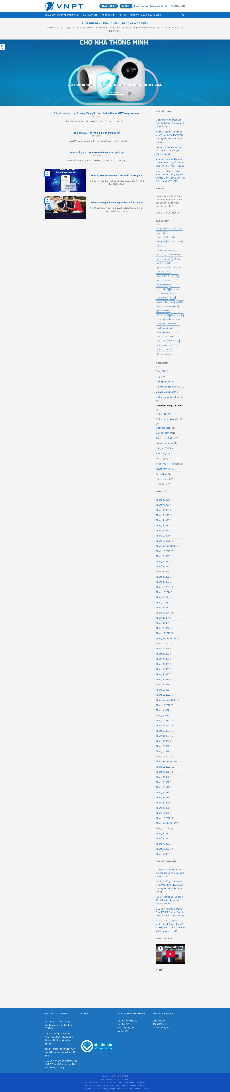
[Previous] (8, 72)
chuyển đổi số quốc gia (166, 237)
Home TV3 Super (163, 272)
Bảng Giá (160, 371)
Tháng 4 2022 (162, 736)
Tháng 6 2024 (162, 607)
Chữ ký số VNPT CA (127, 1021)
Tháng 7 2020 (162, 844)
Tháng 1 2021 (162, 813)
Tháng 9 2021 (162, 772)
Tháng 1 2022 (162, 751)
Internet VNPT (123, 1031)
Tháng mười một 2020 (166, 823)
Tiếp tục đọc (115, 92)
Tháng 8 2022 (162, 715)
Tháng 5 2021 (162, 792)
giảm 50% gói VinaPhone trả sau (169, 255)
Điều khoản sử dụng (151, 15)
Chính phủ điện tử (164, 382)
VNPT (159, 337)
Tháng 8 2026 (162, 500)
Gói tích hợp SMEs (165, 438)
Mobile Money (162, 298)
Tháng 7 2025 (162, 556)
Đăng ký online (141, 6)
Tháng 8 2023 (162, 654)
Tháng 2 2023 (162, 684)
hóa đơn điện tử (163, 276)
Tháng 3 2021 (162, 803)
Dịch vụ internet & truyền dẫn (169, 419)
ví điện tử (160, 350)
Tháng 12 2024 (163, 587)
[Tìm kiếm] (166, 6)
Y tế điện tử (161, 484)
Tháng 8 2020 (162, 839)
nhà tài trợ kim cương (165, 302)
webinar (170, 350)
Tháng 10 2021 (163, 767)
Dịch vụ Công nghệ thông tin (169, 397)
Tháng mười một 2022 (166, 700)
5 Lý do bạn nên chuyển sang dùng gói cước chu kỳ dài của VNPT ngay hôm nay (96, 113)
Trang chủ (50, 15)
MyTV (172, 298)
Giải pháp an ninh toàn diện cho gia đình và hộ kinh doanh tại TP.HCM (115, 84)
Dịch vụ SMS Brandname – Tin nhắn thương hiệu (117, 175)
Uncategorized (163, 479)
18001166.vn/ (159, 1024)
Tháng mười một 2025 (166, 546)
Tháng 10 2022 (163, 705)
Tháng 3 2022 (162, 741)
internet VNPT (162, 289)
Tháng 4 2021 (162, 797)
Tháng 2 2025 (162, 582)
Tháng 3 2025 (162, 577)
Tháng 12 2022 (163, 695)
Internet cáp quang (165, 443)
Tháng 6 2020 (162, 849)
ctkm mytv (161, 246)
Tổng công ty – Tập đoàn (168, 464)
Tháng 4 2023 (162, 674)
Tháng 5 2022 (162, 731)
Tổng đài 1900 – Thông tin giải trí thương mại (97, 133)
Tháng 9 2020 (162, 833)
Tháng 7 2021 (162, 782)
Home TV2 (178, 268)
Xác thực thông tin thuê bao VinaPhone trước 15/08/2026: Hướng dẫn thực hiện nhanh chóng (170, 137)
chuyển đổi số (162, 233)
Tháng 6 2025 (162, 561)
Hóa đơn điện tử (125, 1024)
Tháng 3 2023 (162, 679)
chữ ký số (161, 242)
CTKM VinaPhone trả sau (166, 250)
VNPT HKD (161, 341)
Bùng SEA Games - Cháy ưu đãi (169, 229)
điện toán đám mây (164, 354)
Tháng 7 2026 (162, 505)
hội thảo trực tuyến (164, 280)
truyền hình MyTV (173, 319)
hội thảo (175, 276)
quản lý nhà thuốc (164, 311)
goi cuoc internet (163, 259)
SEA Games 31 (163, 315)
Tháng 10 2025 (163, 551)
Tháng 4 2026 (162, 520)
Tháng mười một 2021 (166, 762)
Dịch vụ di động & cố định (169, 406)
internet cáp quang (164, 285)
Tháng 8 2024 (162, 597)
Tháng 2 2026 (162, 530)
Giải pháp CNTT (164, 428)
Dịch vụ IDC (161, 414)
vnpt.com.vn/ (159, 1021)
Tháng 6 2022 (162, 726)
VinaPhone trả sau (164, 332)
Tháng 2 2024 (162, 628)
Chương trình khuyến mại (168, 387)
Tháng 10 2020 (163, 828)
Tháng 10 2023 (163, 644)
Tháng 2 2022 (162, 746)
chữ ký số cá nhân (174, 242)
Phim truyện (161, 453)
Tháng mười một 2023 (166, 638)
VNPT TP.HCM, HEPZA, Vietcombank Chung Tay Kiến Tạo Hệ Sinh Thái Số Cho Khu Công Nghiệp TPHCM (170, 176)
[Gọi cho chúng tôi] (183, 15)
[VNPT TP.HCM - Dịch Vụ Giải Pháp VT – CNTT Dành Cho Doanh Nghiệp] (64, 6)
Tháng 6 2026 (162, 510)
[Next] (222, 72)
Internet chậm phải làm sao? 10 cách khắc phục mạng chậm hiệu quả (169, 150)
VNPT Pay (134, 15)
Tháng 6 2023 (162, 664)
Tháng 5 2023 (162, 669)
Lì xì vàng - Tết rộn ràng (166, 293)
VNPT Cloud (169, 337)
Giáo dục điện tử (164, 433)
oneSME (179, 302)
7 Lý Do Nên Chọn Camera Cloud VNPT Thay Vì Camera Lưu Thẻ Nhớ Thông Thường (170, 162)
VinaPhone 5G (173, 324)
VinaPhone (161, 324)
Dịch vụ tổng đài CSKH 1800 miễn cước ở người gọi (96, 152)
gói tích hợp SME (164, 263)
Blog (158, 376)
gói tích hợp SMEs (164, 268)
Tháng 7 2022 (162, 720)
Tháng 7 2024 (162, 602)
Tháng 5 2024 (162, 613)
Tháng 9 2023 (162, 649)
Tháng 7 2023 (162, 659)
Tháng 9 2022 (162, 710)
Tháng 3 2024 (162, 623)
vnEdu (176, 332)
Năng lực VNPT (163, 448)
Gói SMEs (176, 259)
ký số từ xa (174, 289)
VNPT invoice (173, 341)
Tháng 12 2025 (163, 541)
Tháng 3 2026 (162, 525)
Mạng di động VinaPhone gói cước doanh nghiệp (117, 202)
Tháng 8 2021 (162, 777)
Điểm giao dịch (156, 6)
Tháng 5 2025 (162, 566)
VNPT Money (162, 345)
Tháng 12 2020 (163, 818)
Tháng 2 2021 (162, 808)
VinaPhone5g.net (161, 1027)
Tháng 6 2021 (162, 787)
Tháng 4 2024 (162, 618)
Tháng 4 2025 (162, 572)
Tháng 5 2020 (162, 854)
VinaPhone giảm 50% (165, 328)
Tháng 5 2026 (162, 515)
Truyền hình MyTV (164, 469)
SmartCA (160, 319)
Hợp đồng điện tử (125, 1027)
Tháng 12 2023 (163, 633)
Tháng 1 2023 (162, 690)
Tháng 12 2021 (163, 756)
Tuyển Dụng (162, 474)
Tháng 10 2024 (163, 592)
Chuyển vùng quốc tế (166, 392)
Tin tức (123, 15)
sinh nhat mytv (177, 315)
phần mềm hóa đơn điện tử (167, 306)
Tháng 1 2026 (162, 536)
